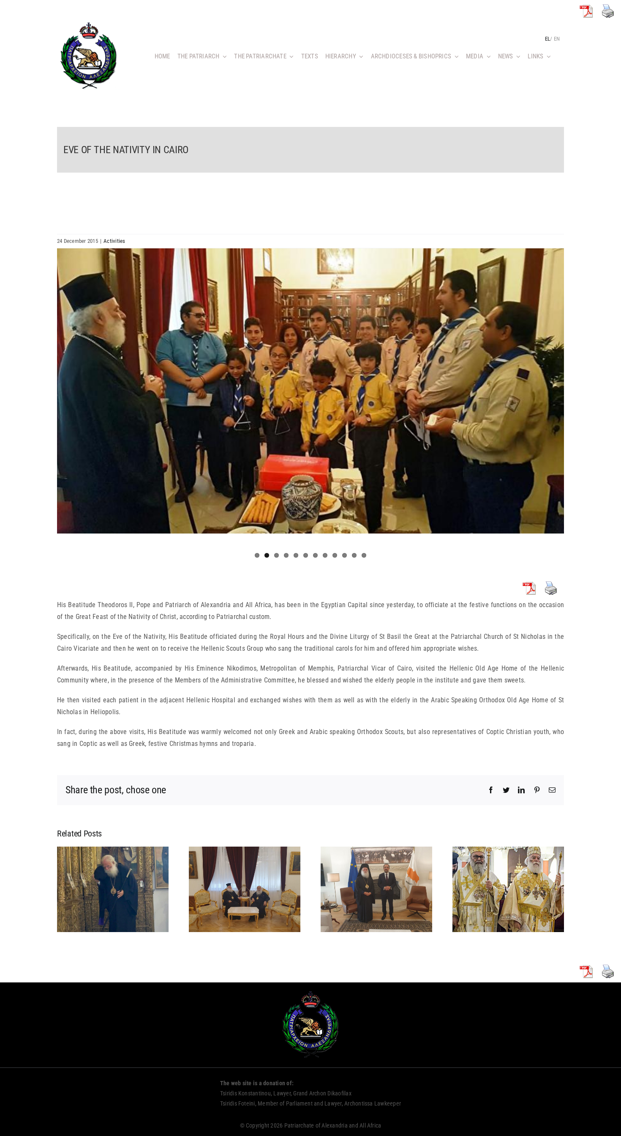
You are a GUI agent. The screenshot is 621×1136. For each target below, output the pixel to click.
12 (364, 555)
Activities (114, 241)
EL (547, 39)
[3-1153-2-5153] (310, 391)
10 (344, 555)
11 (354, 555)
